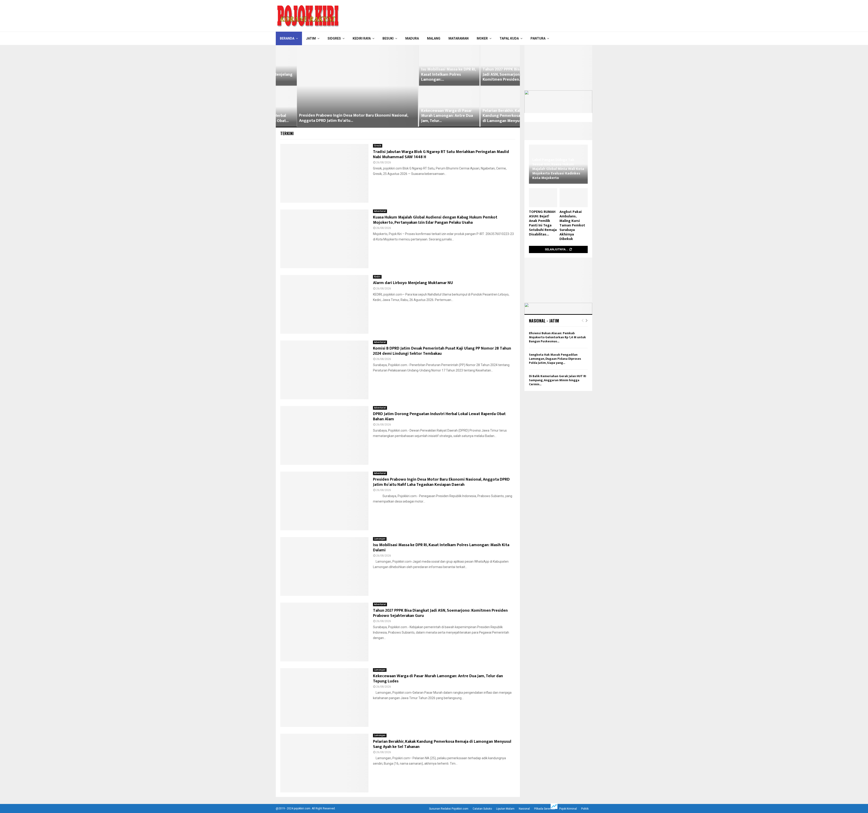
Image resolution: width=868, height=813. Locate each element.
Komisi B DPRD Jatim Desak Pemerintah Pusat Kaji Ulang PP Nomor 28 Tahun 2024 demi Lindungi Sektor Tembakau (442, 351)
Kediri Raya (362, 38)
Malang (433, 38)
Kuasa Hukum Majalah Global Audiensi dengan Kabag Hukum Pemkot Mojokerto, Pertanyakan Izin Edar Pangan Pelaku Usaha (435, 220)
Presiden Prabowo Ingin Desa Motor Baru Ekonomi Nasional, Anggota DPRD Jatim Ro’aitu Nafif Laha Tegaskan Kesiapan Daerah (441, 482)
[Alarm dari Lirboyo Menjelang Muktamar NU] (324, 304)
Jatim (311, 38)
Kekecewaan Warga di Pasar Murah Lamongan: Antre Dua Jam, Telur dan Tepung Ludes (438, 679)
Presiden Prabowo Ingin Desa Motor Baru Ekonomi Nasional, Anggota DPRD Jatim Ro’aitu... (332, 118)
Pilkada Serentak (544, 808)
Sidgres (334, 38)
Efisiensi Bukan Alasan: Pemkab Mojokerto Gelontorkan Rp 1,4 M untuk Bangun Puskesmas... (557, 337)
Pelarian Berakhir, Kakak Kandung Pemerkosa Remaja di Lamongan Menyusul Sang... (489, 115)
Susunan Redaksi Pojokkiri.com (448, 808)
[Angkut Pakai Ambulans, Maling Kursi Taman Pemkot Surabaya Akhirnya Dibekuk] (573, 197)
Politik (585, 808)
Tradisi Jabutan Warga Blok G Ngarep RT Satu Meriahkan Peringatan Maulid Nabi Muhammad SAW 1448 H (441, 154)
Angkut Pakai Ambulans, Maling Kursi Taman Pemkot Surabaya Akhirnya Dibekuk (572, 225)
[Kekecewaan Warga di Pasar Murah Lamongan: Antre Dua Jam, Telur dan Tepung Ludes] (324, 697)
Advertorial (380, 211)
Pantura (538, 38)
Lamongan (379, 539)
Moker (482, 38)
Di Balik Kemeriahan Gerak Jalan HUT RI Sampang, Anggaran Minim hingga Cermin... (557, 380)
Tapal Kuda (509, 38)
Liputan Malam (505, 808)
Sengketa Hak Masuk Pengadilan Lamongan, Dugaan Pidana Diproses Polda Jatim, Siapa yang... (555, 358)
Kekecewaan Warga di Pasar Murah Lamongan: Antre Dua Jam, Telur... (426, 115)
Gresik (377, 145)
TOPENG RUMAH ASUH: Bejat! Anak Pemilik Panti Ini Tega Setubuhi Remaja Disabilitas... (543, 223)
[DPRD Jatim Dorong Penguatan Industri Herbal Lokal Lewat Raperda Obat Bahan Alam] (324, 435)
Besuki (388, 38)
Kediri (377, 276)
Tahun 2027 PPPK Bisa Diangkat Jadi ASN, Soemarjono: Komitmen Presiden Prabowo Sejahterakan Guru (440, 613)
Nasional (524, 808)
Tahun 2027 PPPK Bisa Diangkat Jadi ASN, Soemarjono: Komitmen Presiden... (490, 74)
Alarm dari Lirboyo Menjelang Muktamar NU (413, 283)
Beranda (287, 38)
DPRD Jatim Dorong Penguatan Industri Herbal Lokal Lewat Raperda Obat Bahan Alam (439, 417)
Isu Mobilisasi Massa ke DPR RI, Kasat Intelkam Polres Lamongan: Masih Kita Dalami (441, 548)
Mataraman (458, 38)
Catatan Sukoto (482, 808)
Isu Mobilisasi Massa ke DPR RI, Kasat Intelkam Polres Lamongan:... (427, 74)
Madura (412, 38)
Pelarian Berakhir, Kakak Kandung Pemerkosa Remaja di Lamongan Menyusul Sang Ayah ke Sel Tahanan (442, 744)
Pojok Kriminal (568, 808)
